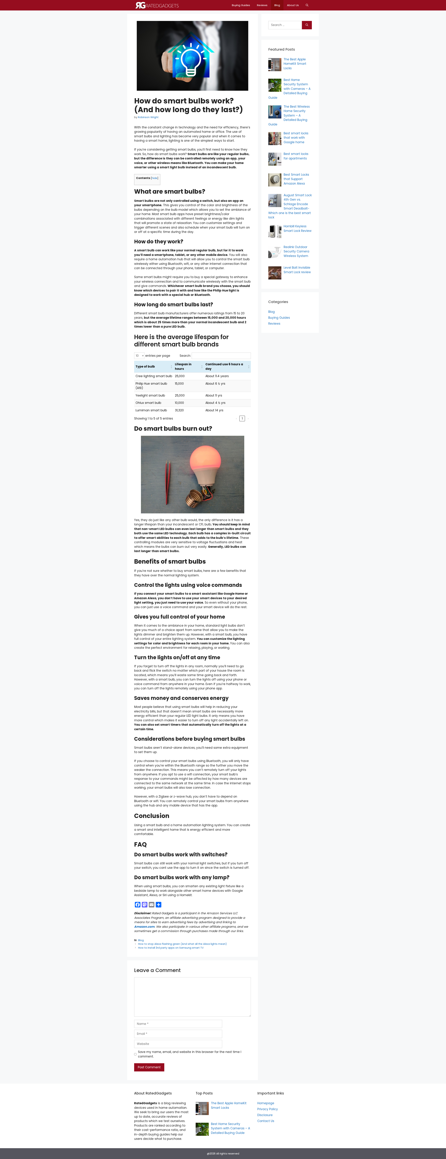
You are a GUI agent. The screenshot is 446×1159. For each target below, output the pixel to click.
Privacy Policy (267, 1109)
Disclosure (265, 1115)
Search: (185, 356)
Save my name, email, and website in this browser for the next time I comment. (189, 1054)
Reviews (262, 5)
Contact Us (265, 1121)
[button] (152, 366)
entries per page (157, 356)
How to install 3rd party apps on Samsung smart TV (171, 947)
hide (154, 178)
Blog (277, 5)
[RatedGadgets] (156, 5)
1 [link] (242, 418)
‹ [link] (236, 418)
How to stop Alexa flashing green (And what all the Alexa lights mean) (182, 944)
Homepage (265, 1103)
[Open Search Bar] (307, 5)
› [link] (248, 418)
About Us (293, 5)
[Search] (307, 25)
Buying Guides (241, 5)
